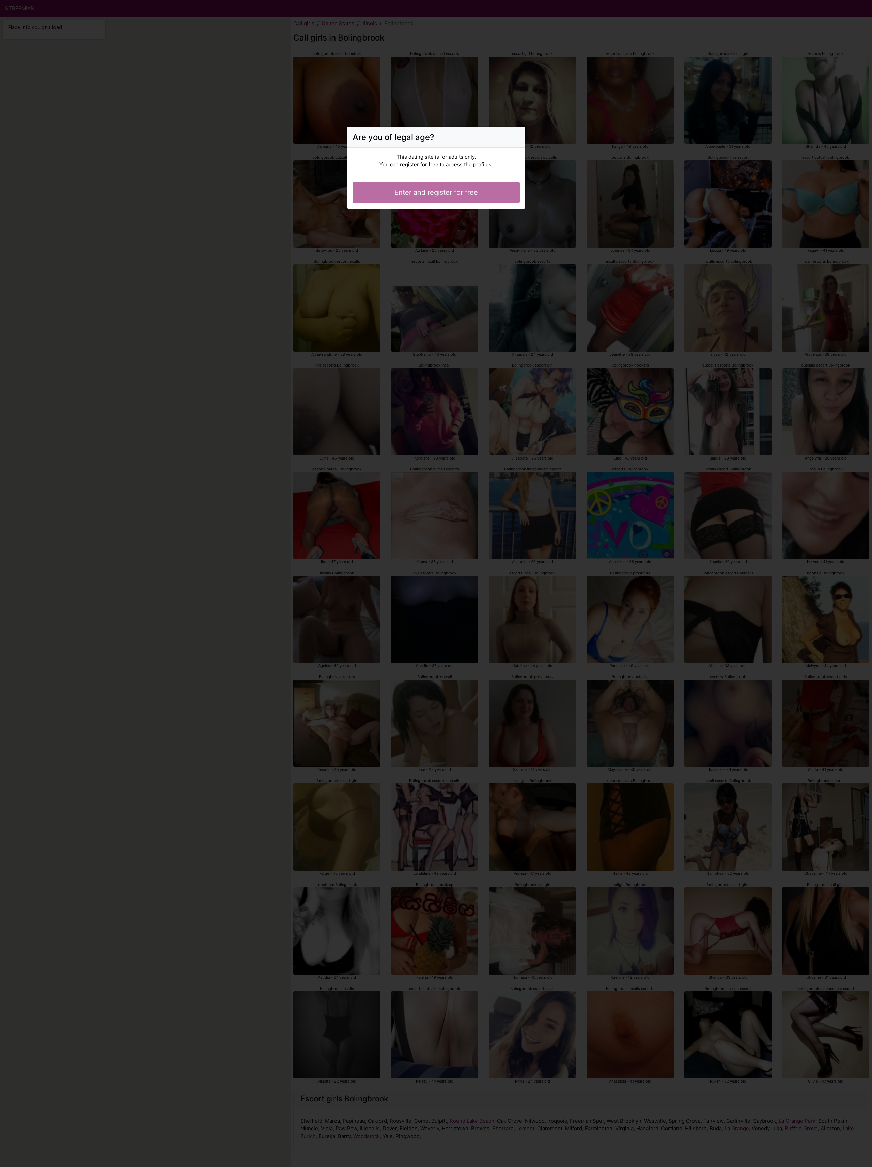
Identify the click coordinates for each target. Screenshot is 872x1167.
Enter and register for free (436, 192)
